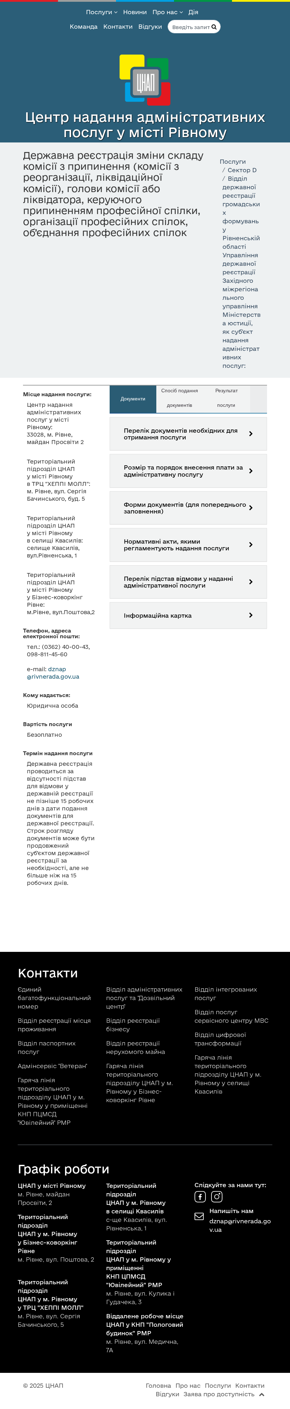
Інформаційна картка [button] (158, 615)
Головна (158, 1385)
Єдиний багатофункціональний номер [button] (54, 998)
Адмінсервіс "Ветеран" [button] (53, 1065)
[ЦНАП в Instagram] (216, 1200)
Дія (193, 12)
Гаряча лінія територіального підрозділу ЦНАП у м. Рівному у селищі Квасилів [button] (228, 1074)
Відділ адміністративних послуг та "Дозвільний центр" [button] (144, 998)
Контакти (118, 26)
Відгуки (150, 26)
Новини (135, 12)
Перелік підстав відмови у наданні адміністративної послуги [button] (178, 582)
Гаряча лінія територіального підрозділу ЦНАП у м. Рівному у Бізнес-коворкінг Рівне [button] (139, 1082)
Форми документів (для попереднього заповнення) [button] (185, 508)
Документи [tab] (133, 399)
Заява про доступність (219, 1394)
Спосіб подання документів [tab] (179, 398)
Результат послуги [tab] (226, 398)
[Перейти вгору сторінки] (262, 1394)
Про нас (165, 12)
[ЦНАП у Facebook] (201, 1200)
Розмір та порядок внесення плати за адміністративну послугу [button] (183, 470)
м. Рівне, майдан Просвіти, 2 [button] (52, 1194)
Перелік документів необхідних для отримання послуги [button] (181, 433)
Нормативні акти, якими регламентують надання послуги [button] (176, 544)
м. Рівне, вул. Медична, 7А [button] (145, 1333)
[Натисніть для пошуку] (214, 26)
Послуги (100, 12)
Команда (84, 26)
